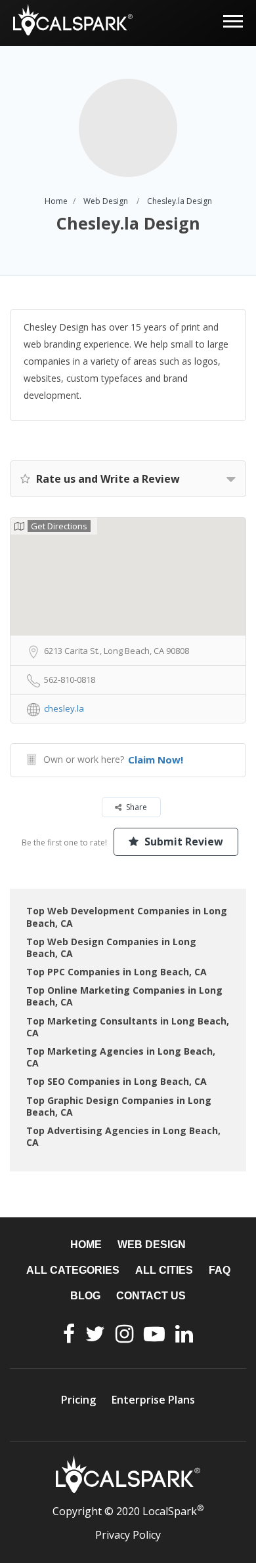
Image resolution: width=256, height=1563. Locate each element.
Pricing (78, 1399)
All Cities (164, 1270)
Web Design (105, 201)
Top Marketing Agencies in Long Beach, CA (120, 1057)
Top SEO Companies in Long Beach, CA (116, 1081)
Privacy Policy (128, 1535)
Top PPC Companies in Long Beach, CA (116, 971)
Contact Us (151, 1295)
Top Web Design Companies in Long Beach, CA (111, 947)
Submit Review (182, 841)
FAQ (219, 1270)
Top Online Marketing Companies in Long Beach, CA (124, 996)
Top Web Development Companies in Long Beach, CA (126, 916)
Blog (85, 1295)
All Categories (72, 1270)
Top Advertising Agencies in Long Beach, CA (123, 1136)
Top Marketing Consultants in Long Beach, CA (127, 1027)
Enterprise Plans (153, 1399)
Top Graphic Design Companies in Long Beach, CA (118, 1106)
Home (56, 201)
